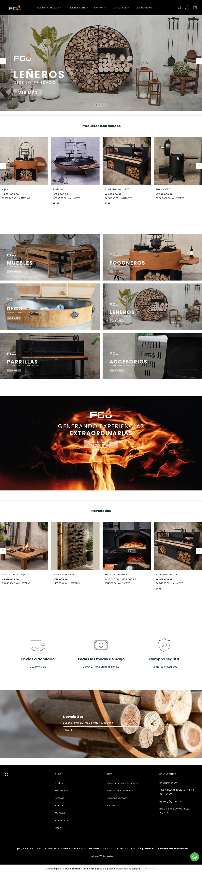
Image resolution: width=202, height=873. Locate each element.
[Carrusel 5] (50, 356)
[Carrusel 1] (101, 63)
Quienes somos (116, 798)
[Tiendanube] (101, 856)
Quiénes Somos (78, 7)
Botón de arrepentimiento (173, 848)
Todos (59, 783)
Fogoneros (61, 790)
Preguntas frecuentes (120, 790)
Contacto (100, 7)
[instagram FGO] (6, 774)
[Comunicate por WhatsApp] (194, 856)
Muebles (60, 813)
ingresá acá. (147, 848)
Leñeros (59, 798)
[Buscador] (179, 8)
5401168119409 (168, 782)
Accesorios (61, 820)
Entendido (150, 869)
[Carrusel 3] (50, 306)
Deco (58, 828)
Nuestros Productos (47, 7)
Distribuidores (144, 7)
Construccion (120, 7)
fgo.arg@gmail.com (171, 801)
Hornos (59, 805)
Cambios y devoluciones (122, 783)
